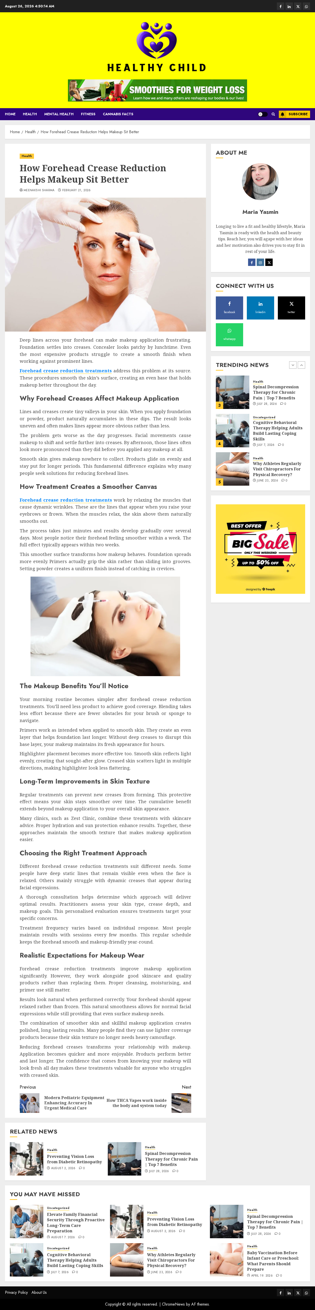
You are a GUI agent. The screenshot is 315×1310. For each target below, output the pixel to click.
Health (30, 114)
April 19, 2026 (262, 1276)
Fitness (88, 114)
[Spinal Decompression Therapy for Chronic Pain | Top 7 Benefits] (124, 1159)
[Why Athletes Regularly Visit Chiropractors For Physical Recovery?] (232, 469)
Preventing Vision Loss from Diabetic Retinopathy (74, 1159)
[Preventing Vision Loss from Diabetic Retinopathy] (26, 1159)
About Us (39, 1292)
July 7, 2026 (265, 445)
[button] (273, 114)
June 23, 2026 (267, 481)
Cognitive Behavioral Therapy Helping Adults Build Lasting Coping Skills (277, 431)
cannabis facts (118, 114)
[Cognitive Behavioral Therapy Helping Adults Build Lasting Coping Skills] (232, 430)
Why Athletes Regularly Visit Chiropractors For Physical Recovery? (277, 469)
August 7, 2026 (63, 1237)
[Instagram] (260, 262)
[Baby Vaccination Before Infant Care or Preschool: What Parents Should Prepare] (226, 1260)
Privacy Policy (16, 1292)
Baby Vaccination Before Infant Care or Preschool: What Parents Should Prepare (273, 1261)
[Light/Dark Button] (263, 114)
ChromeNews (173, 1304)
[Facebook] (251, 262)
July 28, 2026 (159, 1171)
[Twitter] (269, 262)
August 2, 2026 (63, 1168)
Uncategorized (264, 417)
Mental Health (59, 114)
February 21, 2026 (76, 190)
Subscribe (298, 114)
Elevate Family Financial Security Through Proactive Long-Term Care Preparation (76, 1223)
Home (10, 114)
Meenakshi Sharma (39, 190)
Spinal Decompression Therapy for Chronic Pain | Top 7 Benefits (171, 1159)
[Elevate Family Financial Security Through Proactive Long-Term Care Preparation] (26, 1221)
